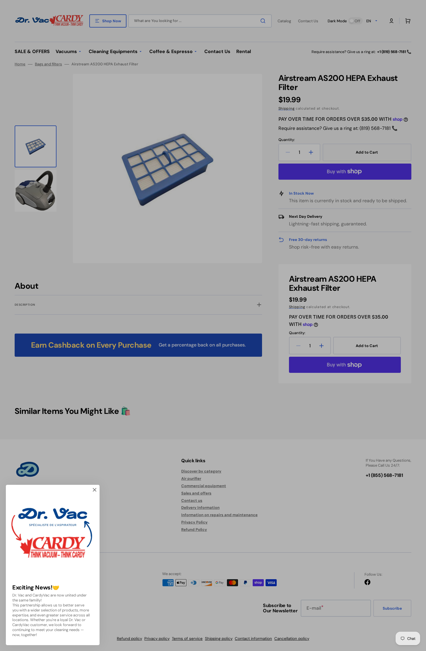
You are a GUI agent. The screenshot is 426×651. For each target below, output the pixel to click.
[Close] (95, 490)
